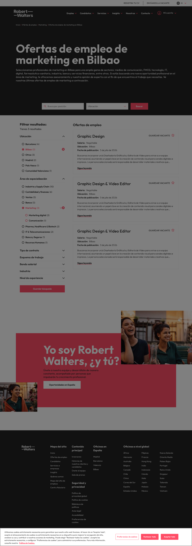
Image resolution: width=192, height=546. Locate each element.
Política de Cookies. (27, 543)
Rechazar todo (150, 537)
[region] (96, 537)
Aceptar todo (169, 537)
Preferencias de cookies (127, 537)
